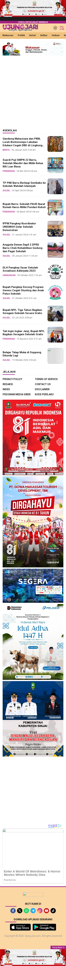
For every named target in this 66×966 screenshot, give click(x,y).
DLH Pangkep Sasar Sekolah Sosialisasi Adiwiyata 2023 (20, 269)
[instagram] (39, 910)
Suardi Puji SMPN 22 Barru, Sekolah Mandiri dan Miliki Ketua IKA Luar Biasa (23, 163)
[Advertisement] (33, 89)
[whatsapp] (26, 910)
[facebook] (13, 910)
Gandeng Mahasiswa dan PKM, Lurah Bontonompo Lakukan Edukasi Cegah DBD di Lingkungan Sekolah (24, 143)
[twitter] (19, 910)
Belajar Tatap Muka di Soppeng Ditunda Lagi (22, 354)
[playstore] (44, 927)
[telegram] (33, 910)
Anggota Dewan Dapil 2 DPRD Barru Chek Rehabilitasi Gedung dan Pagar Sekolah (22, 248)
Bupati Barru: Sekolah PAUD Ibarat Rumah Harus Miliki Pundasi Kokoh (24, 205)
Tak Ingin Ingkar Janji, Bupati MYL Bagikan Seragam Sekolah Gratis (24, 333)
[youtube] (46, 910)
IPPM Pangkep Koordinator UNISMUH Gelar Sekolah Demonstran (19, 227)
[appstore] (20, 927)
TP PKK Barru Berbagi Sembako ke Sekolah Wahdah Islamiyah (24, 184)
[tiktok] (53, 910)
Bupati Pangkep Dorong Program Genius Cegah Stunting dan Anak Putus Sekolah (23, 290)
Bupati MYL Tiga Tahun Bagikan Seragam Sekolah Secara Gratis (22, 311)
